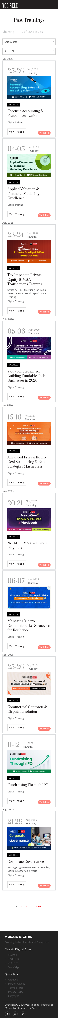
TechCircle (13, 958)
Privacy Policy (15, 991)
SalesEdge (14, 967)
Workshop (44, 132)
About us (13, 979)
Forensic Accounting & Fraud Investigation (25, 113)
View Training (16, 131)
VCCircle (12, 954)
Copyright (13, 995)
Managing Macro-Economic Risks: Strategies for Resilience (28, 625)
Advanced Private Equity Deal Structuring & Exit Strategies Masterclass (27, 462)
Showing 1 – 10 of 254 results (22, 32)
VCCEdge (13, 963)
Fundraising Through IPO (27, 785)
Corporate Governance (25, 861)
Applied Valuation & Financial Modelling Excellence (23, 193)
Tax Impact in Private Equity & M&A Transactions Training (24, 279)
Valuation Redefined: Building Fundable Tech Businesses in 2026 (26, 376)
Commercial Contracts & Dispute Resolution (27, 709)
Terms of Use (16, 987)
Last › (39, 906)
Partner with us (16, 983)
